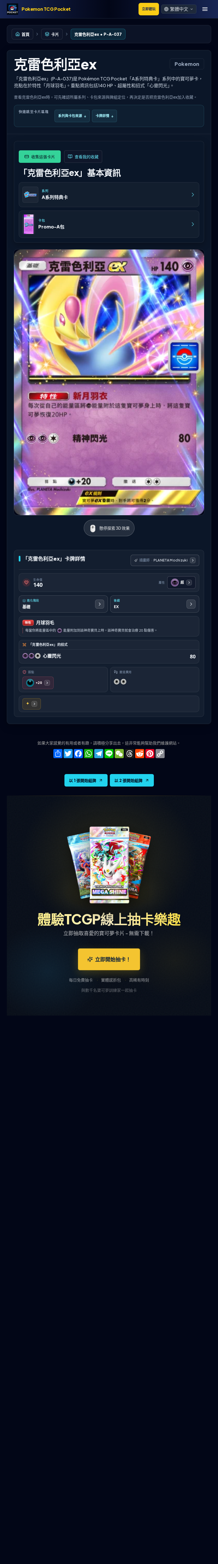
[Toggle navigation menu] (205, 9)
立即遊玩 (149, 9)
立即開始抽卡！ (113, 959)
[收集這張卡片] (40, 156)
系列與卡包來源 (72, 116)
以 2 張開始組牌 (128, 780)
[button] (178, 9)
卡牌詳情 (104, 116)
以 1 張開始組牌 (82, 780)
